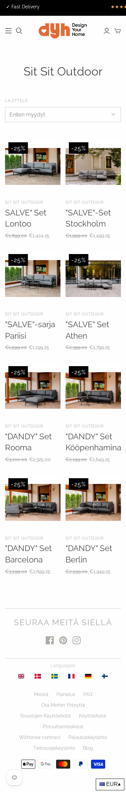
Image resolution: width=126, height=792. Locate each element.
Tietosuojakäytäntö (54, 748)
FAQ (87, 694)
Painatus (65, 694)
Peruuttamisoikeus (63, 726)
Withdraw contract (39, 737)
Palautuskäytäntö (88, 737)
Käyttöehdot (92, 716)
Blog (88, 748)
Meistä (41, 694)
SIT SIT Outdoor (24, 202)
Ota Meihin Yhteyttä (63, 705)
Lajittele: (17, 100)
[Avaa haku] (19, 31)
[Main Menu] (8, 31)
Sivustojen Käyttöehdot (45, 716)
